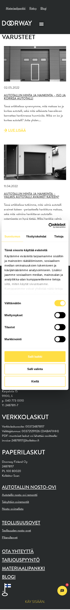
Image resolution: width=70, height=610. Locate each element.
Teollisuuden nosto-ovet (16, 530)
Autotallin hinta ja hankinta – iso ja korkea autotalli (35, 97)
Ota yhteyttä (18, 551)
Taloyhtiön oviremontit (15, 501)
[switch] (60, 315)
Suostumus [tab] (12, 236)
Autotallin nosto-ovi (29, 487)
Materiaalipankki (15, 8)
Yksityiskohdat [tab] (36, 236)
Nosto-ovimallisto (13, 508)
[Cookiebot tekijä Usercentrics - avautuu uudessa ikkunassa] (49, 225)
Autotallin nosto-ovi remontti (19, 495)
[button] (41, 24)
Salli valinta (35, 368)
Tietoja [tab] (59, 236)
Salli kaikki (35, 356)
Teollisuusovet (21, 522)
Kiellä (35, 381)
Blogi (43, 8)
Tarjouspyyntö (21, 560)
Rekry (33, 8)
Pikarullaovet (10, 537)
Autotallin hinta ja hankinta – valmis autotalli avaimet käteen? (31, 195)
